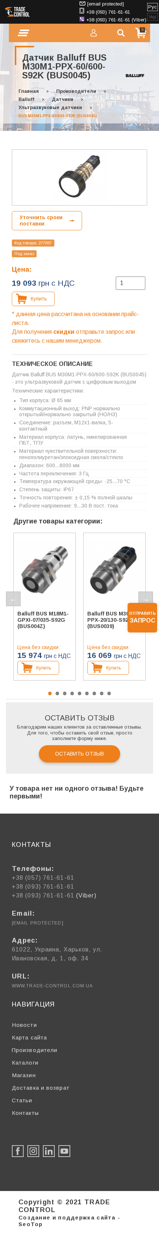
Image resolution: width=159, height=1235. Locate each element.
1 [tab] (50, 693)
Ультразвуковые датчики (50, 107)
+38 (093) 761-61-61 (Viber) (116, 20)
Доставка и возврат (41, 1088)
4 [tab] (72, 693)
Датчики (62, 99)
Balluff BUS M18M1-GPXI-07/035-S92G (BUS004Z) (43, 620)
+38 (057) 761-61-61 (43, 878)
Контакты (25, 1113)
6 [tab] (87, 693)
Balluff (26, 99)
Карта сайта (29, 1037)
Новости (24, 1025)
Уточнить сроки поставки (41, 220)
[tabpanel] (45, 606)
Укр (152, 17)
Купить (39, 299)
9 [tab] (109, 693)
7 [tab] (94, 693)
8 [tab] (101, 693)
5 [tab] (79, 693)
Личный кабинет (93, 33)
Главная (28, 91)
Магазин (24, 1075)
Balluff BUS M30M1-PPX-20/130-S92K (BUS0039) (113, 620)
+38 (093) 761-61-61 (108, 12)
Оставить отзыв (79, 754)
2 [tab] (57, 693)
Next (145, 598)
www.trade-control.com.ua (52, 985)
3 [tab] (64, 693)
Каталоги (25, 1062)
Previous (13, 598)
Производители (76, 91)
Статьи (22, 1100)
